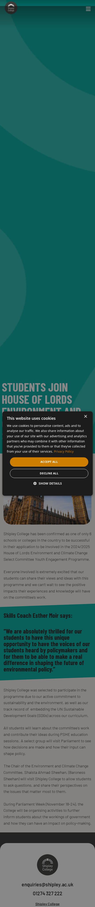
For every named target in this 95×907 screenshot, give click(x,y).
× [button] (85, 416)
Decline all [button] (49, 473)
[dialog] (47, 453)
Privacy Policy (64, 451)
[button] (47, 483)
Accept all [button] (49, 462)
